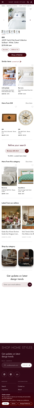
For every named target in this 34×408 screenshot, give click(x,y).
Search (4, 386)
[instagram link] (4, 374)
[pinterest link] (10, 374)
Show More (29, 103)
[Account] (31, 2)
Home (3, 5)
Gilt (3, 37)
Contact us (21, 386)
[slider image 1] (8, 32)
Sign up (25, 365)
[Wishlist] (30, 9)
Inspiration (5, 389)
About (20, 389)
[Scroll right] (30, 20)
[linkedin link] (17, 374)
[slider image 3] (18, 32)
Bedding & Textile (12, 5)
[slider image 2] (13, 32)
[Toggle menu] (2, 2)
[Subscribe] (30, 284)
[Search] (28, 2)
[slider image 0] (3, 32)
